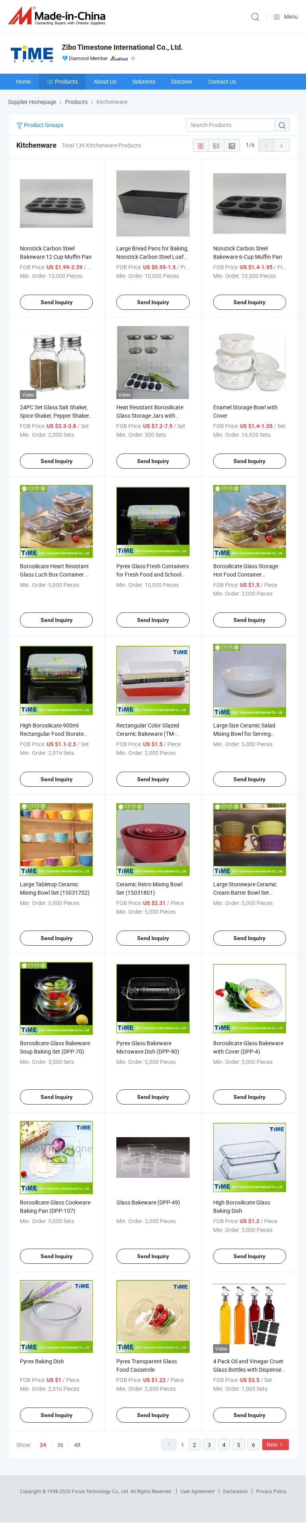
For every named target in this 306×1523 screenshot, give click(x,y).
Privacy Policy (271, 1491)
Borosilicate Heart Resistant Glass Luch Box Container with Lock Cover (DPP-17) (54, 574)
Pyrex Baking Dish (42, 1361)
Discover (181, 81)
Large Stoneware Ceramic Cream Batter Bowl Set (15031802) (245, 892)
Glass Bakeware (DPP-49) (148, 1202)
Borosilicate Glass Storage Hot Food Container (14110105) (245, 574)
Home (23, 81)
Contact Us (222, 81)
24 (43, 1445)
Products (66, 81)
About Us (105, 81)
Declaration (235, 1491)
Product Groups (43, 125)
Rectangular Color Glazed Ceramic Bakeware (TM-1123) (147, 733)
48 (77, 1445)
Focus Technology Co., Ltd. (101, 1491)
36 (60, 1445)
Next (272, 1444)
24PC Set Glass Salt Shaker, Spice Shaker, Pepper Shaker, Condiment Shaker (55, 415)
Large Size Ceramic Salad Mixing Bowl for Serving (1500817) (244, 733)
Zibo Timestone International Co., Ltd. (122, 47)
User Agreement (197, 1491)
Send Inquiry (57, 302)
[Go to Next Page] (281, 145)
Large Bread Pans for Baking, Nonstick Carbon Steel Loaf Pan (152, 256)
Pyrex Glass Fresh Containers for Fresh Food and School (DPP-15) (152, 574)
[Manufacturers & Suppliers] (58, 15)
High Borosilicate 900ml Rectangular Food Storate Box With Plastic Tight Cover (55, 733)
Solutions (143, 81)
